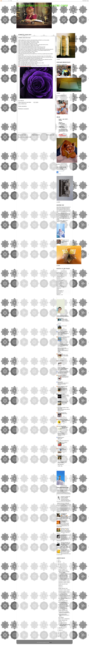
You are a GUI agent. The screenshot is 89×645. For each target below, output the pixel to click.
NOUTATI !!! (60, 585)
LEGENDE (58, 284)
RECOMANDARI (59, 290)
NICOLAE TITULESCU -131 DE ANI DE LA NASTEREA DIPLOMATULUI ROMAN (65, 543)
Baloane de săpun (64, 337)
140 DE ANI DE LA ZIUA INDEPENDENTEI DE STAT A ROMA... (63, 615)
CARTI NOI (58, 275)
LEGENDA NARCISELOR (65, 550)
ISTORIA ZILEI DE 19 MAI (63, 576)
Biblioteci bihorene (60, 318)
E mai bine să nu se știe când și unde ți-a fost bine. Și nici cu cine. (65, 395)
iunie (59, 567)
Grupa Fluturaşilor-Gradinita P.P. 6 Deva (63, 441)
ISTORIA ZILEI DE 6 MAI (62, 620)
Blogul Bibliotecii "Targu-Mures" (63, 419)
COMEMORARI (59, 276)
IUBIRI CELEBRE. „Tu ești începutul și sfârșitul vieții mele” (63, 490)
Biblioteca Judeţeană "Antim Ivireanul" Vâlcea (62, 462)
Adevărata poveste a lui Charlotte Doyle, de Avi (65, 377)
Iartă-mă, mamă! (64, 325)
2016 (58, 632)
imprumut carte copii (65, 240)
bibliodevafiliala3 (60, 382)
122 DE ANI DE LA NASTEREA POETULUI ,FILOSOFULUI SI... (64, 612)
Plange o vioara (60, 438)
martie (60, 627)
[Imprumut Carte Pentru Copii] (57, 172)
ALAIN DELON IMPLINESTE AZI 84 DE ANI (66, 536)
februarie (60, 628)
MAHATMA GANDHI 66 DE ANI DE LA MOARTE (65, 497)
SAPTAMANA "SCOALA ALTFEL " (64, 578)
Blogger (50, 642)
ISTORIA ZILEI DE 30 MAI (63, 570)
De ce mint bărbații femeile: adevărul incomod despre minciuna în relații (63, 345)
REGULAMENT (59, 292)
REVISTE (58, 293)
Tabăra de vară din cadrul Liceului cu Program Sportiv (63, 334)
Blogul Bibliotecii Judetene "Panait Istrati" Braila (63, 408)
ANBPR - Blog (60, 466)
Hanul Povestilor (60, 354)
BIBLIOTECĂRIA (61, 360)
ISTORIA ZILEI (23, 103)
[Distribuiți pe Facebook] (36, 102)
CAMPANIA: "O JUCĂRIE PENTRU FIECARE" (65, 389)
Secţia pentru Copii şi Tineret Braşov (63, 371)
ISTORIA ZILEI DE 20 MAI (63, 575)
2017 (58, 566)
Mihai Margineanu (61, 464)
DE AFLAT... (59, 277)
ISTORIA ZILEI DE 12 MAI (63, 604)
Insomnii (59, 324)
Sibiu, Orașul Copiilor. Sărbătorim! (65, 428)
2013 (58, 636)
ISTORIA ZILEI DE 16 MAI (63, 594)
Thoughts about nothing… (62, 367)
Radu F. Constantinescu (61, 394)
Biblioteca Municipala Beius (62, 412)
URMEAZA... (59, 294)
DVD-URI (58, 278)
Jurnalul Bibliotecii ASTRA (62, 426)
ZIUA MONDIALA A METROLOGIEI (64, 574)
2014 (58, 635)
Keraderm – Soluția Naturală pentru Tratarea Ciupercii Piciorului (63, 369)
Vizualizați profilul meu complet (65, 242)
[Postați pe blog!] (34, 102)
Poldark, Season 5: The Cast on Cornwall (65, 402)
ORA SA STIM (59, 285)
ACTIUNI (58, 272)
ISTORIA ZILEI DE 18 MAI (63, 584)
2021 (58, 560)
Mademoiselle (60, 455)
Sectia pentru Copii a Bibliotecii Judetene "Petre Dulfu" (62, 332)
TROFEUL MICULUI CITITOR (63, 606)
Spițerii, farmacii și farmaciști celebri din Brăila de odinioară (64, 410)
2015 (58, 633)
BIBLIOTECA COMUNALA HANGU (64, 336)
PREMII (58, 288)
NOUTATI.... (60, 621)
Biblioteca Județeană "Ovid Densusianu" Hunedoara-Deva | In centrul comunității (63, 348)
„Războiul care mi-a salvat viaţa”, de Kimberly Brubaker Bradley (63, 383)
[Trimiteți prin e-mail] (33, 102)
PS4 (57, 289)
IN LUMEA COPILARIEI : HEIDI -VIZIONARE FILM (64, 625)
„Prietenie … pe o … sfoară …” (62, 372)
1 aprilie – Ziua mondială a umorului (66, 421)
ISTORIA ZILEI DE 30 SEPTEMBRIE (64, 522)
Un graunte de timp (61, 448)
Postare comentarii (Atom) (27, 137)
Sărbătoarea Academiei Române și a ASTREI (63, 351)
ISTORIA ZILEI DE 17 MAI (63, 588)
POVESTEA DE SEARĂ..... (65, 528)
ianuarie (60, 630)
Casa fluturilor (64, 449)
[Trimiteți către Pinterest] (37, 102)
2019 (58, 563)
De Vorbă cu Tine (60, 343)
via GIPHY (58, 59)
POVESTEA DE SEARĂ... (61, 286)
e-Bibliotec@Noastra (61, 437)
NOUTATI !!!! (60, 586)
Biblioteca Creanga (61, 433)
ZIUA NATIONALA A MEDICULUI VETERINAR (64, 599)
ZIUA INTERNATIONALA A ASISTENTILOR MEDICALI (63, 603)
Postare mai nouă (22, 135)
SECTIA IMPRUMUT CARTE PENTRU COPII (42, 5)
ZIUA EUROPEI (61, 617)
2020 (58, 561)
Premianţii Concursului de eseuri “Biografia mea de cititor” (62, 434)
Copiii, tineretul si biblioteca (62, 375)
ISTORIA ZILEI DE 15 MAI (63, 600)
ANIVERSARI (59, 273)
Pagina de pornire (36, 135)
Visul (62, 456)
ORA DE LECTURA (61, 607)
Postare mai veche (50, 135)
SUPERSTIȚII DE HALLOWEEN (64, 514)
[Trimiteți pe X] (35, 102)
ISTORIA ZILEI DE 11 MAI (63, 608)
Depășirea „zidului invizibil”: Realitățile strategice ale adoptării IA (65, 320)
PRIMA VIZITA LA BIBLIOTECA (64, 618)
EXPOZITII (58, 281)
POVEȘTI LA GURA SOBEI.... (62, 64)
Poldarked (59, 400)
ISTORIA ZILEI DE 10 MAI (63, 610)
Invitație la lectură (64, 413)
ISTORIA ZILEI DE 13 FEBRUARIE (63, 503)
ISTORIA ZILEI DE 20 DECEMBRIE (63, 508)
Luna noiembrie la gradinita (64, 443)
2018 (58, 564)
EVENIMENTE (59, 280)
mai (59, 568)
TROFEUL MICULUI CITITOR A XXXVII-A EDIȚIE (63, 572)
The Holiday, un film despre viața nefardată (65, 355)
